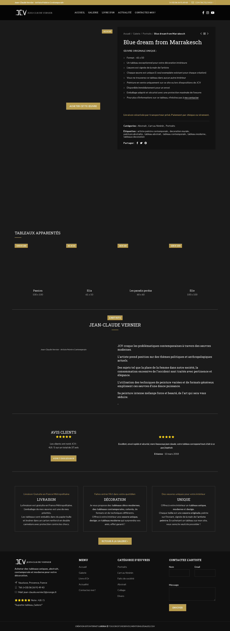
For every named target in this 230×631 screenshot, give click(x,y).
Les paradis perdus (141, 290)
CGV (153, 626)
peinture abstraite (133, 134)
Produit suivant (207, 33)
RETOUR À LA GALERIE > (115, 541)
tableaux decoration (134, 136)
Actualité (84, 584)
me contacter (192, 97)
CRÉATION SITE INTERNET (86, 626)
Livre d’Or (84, 578)
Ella (89, 290)
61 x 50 (89, 294)
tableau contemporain (174, 134)
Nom (171, 566)
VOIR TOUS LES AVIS (63, 458)
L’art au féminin (125, 572)
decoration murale (179, 131)
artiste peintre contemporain (153, 131)
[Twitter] (141, 143)
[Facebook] (203, 12)
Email (197, 566)
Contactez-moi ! (87, 590)
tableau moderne (196, 134)
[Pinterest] (145, 143)
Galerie (136, 33)
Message (174, 584)
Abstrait (142, 125)
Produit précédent (201, 33)
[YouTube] (212, 12)
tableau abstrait (152, 134)
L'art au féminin (156, 125)
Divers (121, 595)
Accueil (126, 33)
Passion (38, 290)
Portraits (147, 33)
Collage (121, 590)
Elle (192, 290)
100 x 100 (38, 294)
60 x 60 (140, 294)
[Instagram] (207, 12)
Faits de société (126, 578)
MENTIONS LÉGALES (140, 626)
